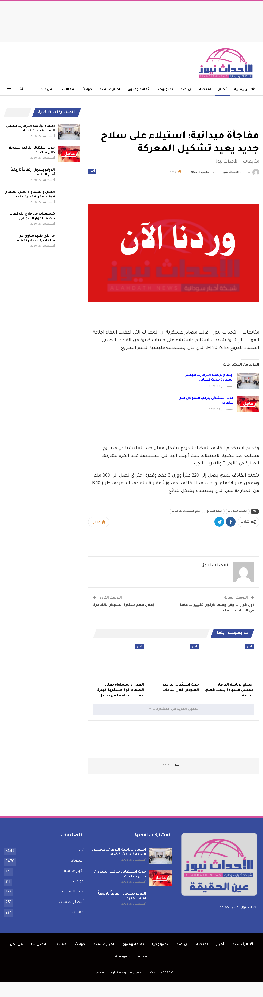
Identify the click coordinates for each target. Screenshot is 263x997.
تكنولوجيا (165, 89)
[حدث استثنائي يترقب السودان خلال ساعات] (248, 404)
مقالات (68, 89)
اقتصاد (204, 89)
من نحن (16, 944)
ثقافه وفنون (138, 89)
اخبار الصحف (73, 892)
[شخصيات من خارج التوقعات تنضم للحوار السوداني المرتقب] (69, 220)
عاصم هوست (98, 973)
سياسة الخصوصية (131, 957)
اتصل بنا (38, 944)
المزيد (50, 89)
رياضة (185, 89)
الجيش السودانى (237, 511)
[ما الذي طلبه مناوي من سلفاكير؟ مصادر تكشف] (69, 242)
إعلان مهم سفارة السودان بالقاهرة (123, 605)
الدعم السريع (214, 511)
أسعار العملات (71, 902)
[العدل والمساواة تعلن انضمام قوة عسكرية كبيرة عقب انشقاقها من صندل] (118, 662)
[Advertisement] (131, 20)
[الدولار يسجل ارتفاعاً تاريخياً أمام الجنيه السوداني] (69, 176)
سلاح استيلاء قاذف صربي (186, 511)
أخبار (222, 89)
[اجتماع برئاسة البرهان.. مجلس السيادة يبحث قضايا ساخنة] (248, 381)
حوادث (87, 89)
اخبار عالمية (110, 89)
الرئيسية (242, 89)
